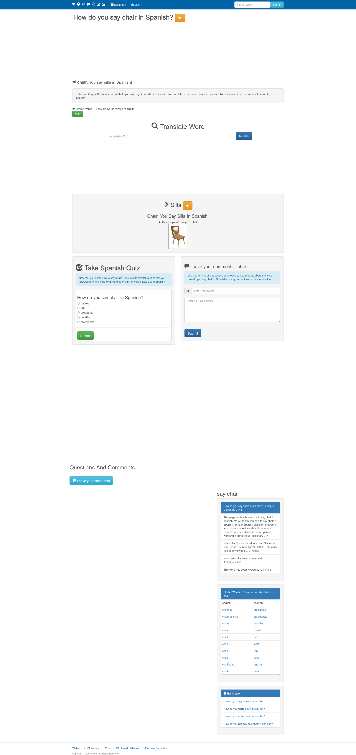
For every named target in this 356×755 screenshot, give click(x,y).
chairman (227, 609)
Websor (76, 748)
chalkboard (228, 664)
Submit (85, 335)
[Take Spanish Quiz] (98, 4)
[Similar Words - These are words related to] (73, 4)
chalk (225, 644)
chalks (226, 671)
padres (85, 303)
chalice (226, 637)
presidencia (87, 322)
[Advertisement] (178, 50)
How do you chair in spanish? (243, 701)
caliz (256, 637)
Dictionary (119, 4)
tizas (256, 671)
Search (277, 4)
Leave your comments (93, 480)
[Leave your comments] (88, 4)
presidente (87, 312)
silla (83, 308)
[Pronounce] (83, 4)
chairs (225, 623)
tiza (256, 651)
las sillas (86, 317)
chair (77, 114)
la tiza (257, 644)
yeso (256, 657)
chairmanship (230, 616)
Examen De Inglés (156, 748)
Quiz (137, 4)
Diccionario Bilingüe (127, 748)
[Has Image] (78, 4)
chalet (225, 630)
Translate (244, 136)
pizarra (258, 664)
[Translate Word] (93, 4)
